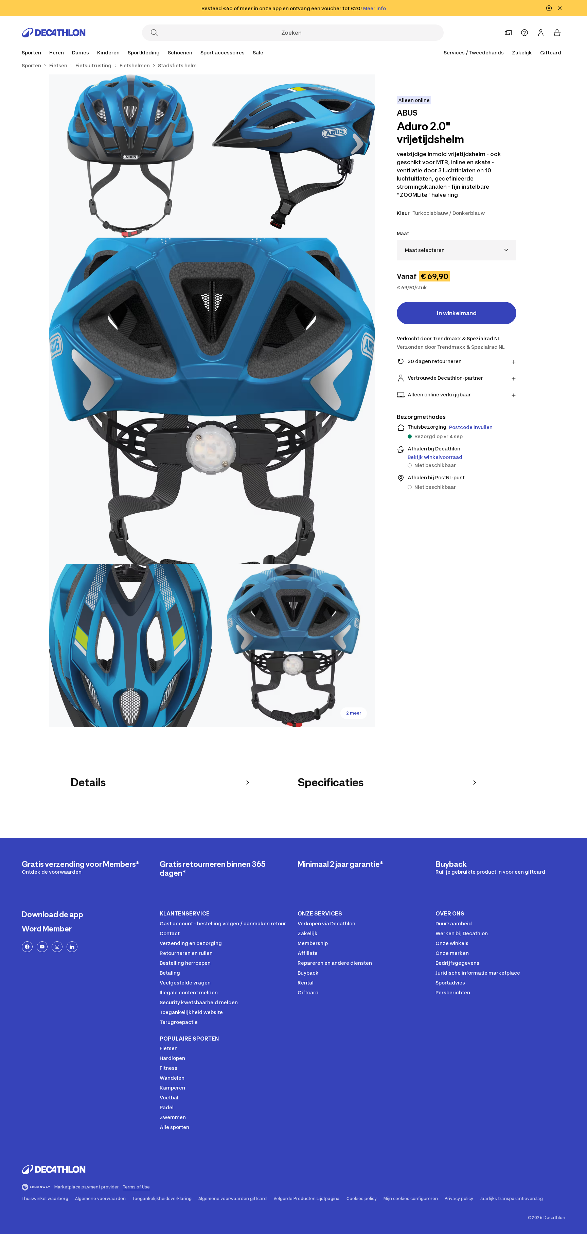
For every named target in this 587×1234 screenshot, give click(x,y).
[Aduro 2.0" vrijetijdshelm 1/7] (293, 156)
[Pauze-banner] (549, 8)
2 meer (353, 713)
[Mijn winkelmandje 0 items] (557, 32)
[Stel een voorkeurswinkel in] (508, 32)
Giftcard (550, 52)
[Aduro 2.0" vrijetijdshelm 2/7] (130, 156)
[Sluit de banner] (559, 8)
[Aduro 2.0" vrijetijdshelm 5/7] (293, 645)
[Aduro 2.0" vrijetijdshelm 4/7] (130, 645)
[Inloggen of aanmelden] (541, 32)
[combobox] (456, 250)
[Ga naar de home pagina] (54, 32)
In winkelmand (457, 313)
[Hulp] (524, 32)
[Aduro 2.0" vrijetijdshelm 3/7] (212, 401)
